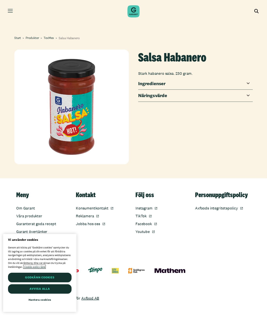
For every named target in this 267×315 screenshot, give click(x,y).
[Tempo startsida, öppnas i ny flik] (95, 270)
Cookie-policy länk (34, 266)
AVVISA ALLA (40, 289)
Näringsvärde (152, 95)
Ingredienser (152, 84)
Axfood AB (90, 298)
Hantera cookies (40, 299)
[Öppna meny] (11, 11)
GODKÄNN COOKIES (39, 277)
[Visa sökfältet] (256, 11)
